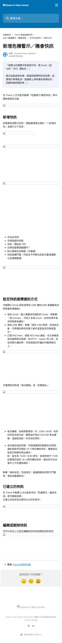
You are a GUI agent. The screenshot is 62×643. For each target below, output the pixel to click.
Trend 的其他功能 (22, 564)
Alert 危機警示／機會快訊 (14, 37)
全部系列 (7, 34)
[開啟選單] (56, 5)
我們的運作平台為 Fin (33, 634)
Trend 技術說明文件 (23, 34)
